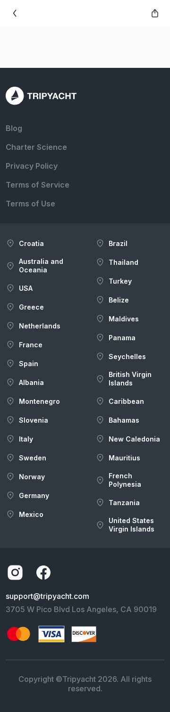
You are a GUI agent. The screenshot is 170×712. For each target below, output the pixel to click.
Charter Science (36, 147)
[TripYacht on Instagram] (15, 572)
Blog (14, 128)
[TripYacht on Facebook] (43, 572)
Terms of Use (30, 203)
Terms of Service (37, 184)
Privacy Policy (32, 166)
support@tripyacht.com (47, 596)
